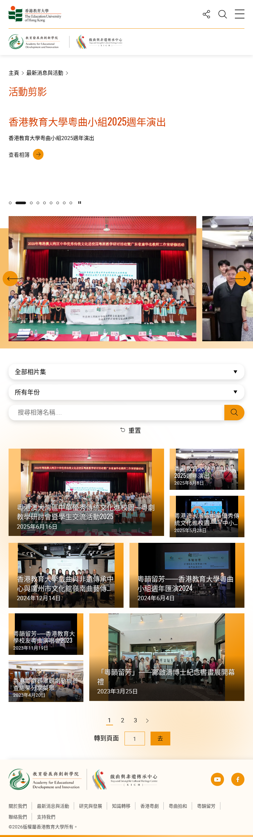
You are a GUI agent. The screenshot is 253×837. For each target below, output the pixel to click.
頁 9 (71, 203)
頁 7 (57, 203)
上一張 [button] (10, 285)
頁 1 (10, 203)
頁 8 (64, 203)
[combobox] (126, 371)
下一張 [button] (243, 285)
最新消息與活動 (44, 72)
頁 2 (20, 203)
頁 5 (44, 203)
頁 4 (38, 203)
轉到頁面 (106, 738)
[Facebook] (237, 779)
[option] (126, 140)
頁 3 (31, 203)
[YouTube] (217, 779)
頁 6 (51, 203)
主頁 (14, 72)
